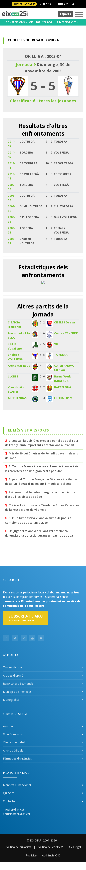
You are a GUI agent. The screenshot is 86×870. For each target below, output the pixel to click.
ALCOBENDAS (17, 398)
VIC (56, 344)
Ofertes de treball (14, 742)
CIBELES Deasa (64, 322)
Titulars (63, 4)
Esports (65, 14)
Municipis (45, 4)
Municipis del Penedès (17, 692)
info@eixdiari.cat (13, 809)
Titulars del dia (12, 667)
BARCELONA (62, 387)
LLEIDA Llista (63, 398)
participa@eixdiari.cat (16, 814)
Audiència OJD (51, 855)
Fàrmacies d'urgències (17, 758)
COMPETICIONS (15, 22)
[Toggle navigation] (79, 14)
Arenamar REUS (19, 366)
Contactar (9, 801)
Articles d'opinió (13, 675)
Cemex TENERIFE (66, 333)
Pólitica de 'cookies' (50, 847)
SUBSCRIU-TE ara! (24, 4)
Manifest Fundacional (17, 785)
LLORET (13, 376)
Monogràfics (11, 700)
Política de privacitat (18, 847)
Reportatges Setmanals (18, 683)
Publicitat (31, 855)
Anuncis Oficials (13, 750)
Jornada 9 (26, 64)
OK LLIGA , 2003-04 (40, 22)
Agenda (8, 726)
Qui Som (8, 793)
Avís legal (75, 847)
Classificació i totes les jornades (43, 100)
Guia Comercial (13, 734)
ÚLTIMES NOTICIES (65, 22)
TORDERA (61, 355)
